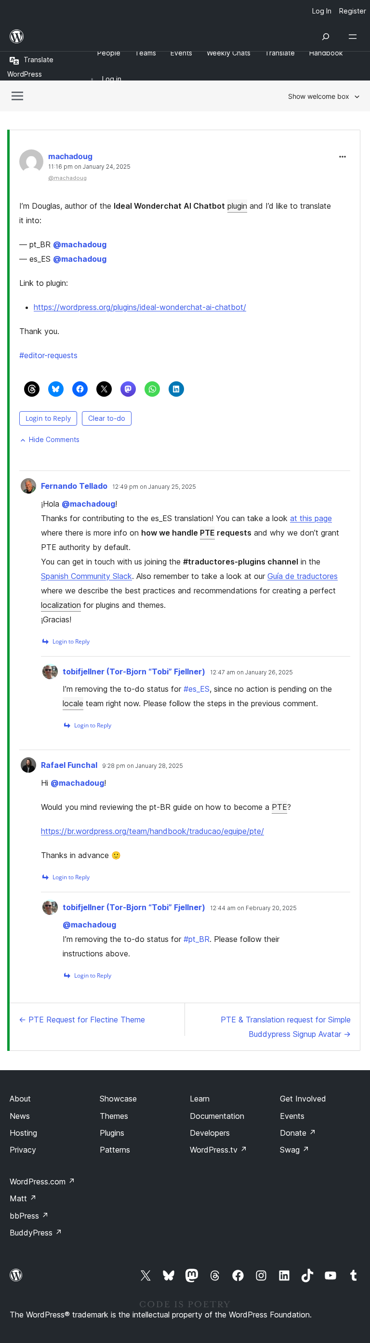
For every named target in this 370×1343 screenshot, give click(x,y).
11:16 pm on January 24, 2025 (89, 166)
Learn (200, 1098)
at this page (311, 518)
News (20, 1116)
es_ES (197, 689)
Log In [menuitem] (321, 11)
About (20, 1098)
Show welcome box (318, 96)
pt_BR (197, 939)
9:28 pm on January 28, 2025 (142, 766)
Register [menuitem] (352, 11)
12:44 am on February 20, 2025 (253, 908)
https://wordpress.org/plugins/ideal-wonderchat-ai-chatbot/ (140, 307)
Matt (23, 1198)
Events (292, 1116)
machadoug (70, 156)
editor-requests (48, 355)
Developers (210, 1133)
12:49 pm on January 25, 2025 (154, 486)
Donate (298, 1133)
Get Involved (303, 1098)
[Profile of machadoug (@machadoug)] (31, 163)
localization (61, 605)
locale (73, 703)
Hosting (23, 1133)
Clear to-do (106, 418)
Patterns (115, 1150)
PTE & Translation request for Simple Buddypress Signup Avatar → (286, 1027)
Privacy (23, 1150)
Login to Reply (48, 418)
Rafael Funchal (69, 765)
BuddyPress (36, 1232)
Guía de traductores (302, 576)
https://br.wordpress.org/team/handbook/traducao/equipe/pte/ (152, 831)
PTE (207, 532)
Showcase (118, 1098)
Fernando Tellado (74, 486)
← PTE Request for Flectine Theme (82, 1019)
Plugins (112, 1133)
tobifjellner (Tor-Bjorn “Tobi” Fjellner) (134, 671)
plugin (237, 206)
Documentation (217, 1116)
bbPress (29, 1216)
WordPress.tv (218, 1150)
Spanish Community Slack (86, 576)
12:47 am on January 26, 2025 (251, 672)
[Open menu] (354, 36)
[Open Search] (325, 36)
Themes (114, 1116)
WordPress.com (42, 1181)
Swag (294, 1150)
